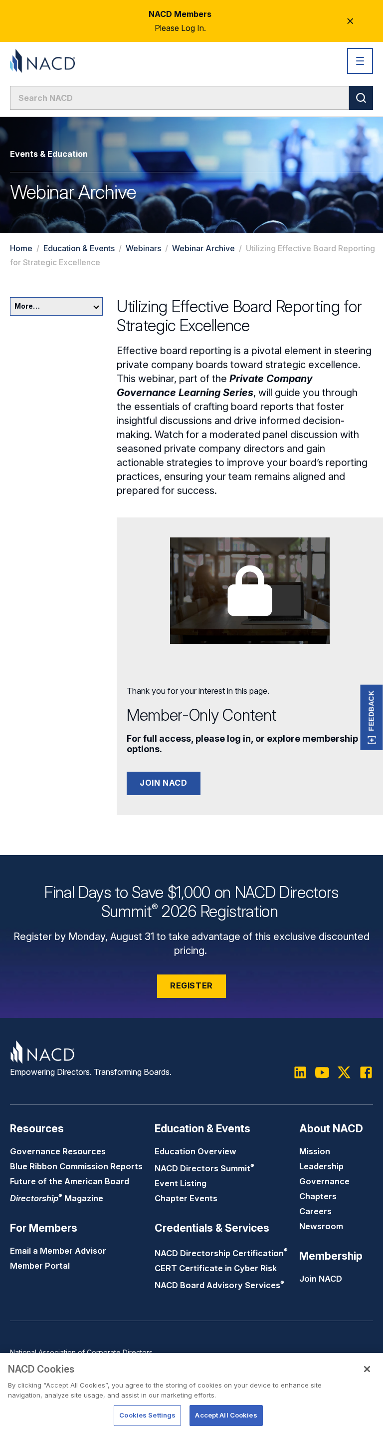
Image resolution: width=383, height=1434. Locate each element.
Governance (324, 1181)
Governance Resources (58, 1151)
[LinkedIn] (300, 1072)
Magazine (56, 1198)
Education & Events (79, 248)
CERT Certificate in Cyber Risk (216, 1268)
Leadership (321, 1166)
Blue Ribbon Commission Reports (76, 1166)
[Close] (367, 1369)
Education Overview (195, 1151)
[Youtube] (322, 1072)
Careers (315, 1211)
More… (27, 306)
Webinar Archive (203, 248)
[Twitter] (344, 1072)
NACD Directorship (221, 1253)
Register (191, 985)
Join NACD (164, 783)
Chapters (318, 1196)
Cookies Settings (147, 1415)
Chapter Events (186, 1198)
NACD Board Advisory (219, 1285)
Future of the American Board (69, 1181)
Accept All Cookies (226, 1415)
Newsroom (321, 1226)
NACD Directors (204, 1168)
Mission (314, 1151)
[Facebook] (366, 1072)
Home (21, 248)
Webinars (143, 248)
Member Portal (40, 1266)
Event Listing (180, 1183)
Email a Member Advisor (58, 1251)
